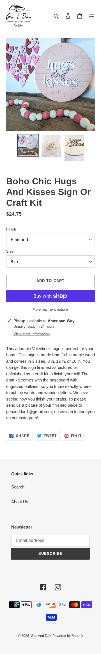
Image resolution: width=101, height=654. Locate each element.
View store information (31, 334)
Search (17, 487)
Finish (11, 229)
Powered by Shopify (67, 636)
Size (9, 251)
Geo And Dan (41, 636)
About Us (19, 501)
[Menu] (91, 16)
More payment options (51, 309)
